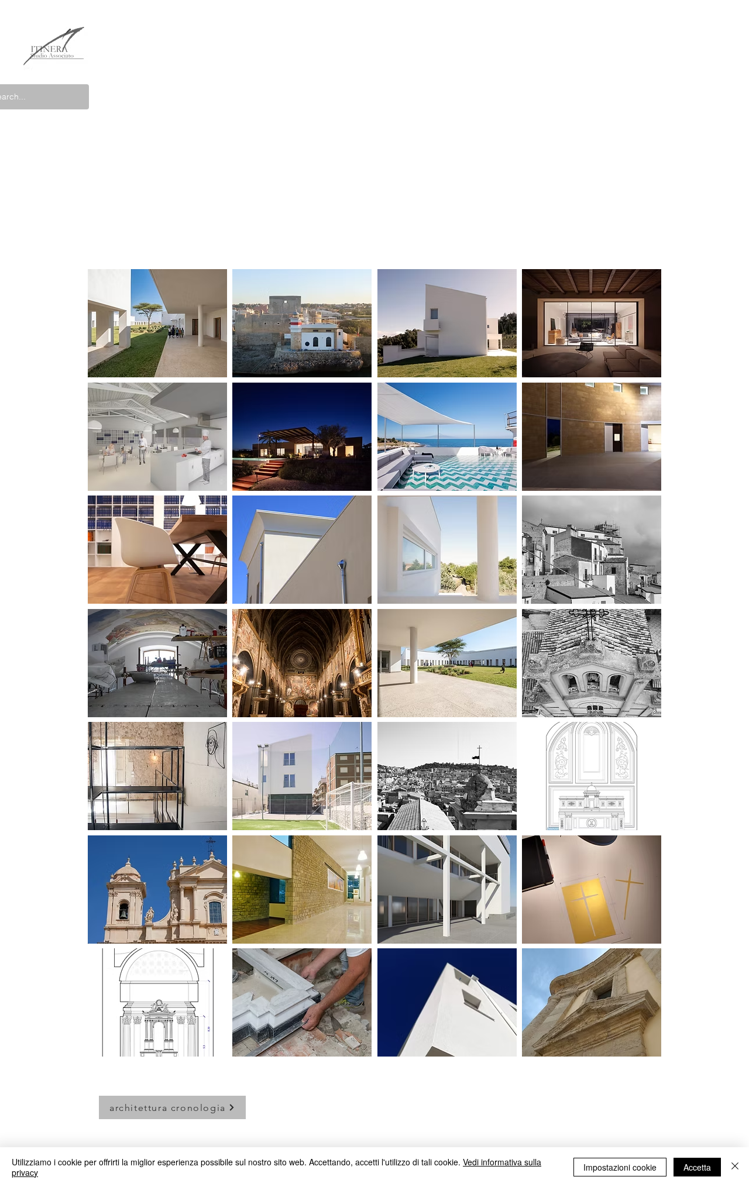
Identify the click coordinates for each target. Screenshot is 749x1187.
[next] (636, 673)
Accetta (697, 1167)
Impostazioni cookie (620, 1167)
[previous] (112, 673)
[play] (637, 1047)
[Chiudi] (735, 1167)
